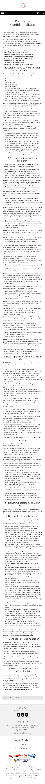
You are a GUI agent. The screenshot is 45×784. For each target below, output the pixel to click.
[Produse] (3, 13)
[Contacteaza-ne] (32, 13)
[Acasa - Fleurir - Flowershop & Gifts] (22, 5)
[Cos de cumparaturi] (37, 13)
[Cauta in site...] (42, 13)
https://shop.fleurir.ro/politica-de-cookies (17, 689)
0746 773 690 (23, 730)
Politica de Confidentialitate (12, 698)
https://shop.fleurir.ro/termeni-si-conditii (17, 186)
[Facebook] (18, 715)
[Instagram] (26, 715)
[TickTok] (22, 715)
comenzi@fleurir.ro (24, 733)
